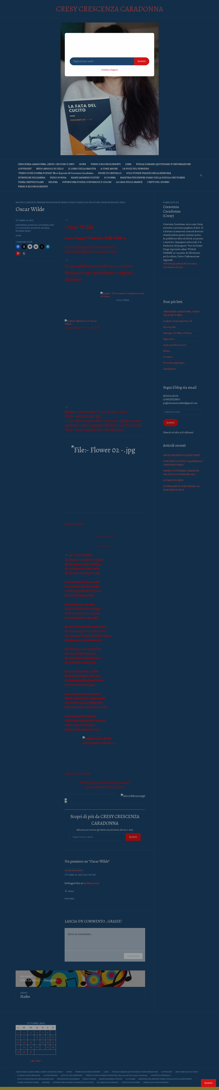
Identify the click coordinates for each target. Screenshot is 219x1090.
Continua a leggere (109, 69)
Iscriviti (142, 61)
